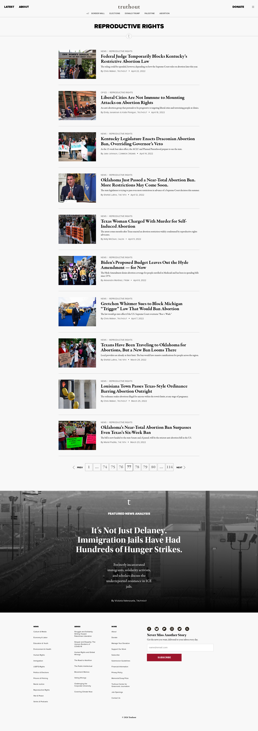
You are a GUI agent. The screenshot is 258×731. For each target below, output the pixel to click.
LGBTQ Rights (39, 666)
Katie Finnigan (129, 112)
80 (153, 467)
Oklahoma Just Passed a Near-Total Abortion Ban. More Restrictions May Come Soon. (148, 183)
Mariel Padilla (110, 442)
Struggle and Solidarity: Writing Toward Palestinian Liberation (83, 633)
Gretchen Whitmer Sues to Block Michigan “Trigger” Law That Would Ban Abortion (141, 306)
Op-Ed (104, 92)
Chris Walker (110, 71)
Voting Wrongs (80, 677)
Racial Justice (38, 684)
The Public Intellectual (83, 666)
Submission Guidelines (121, 660)
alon (121, 239)
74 (105, 467)
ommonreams (127, 153)
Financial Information (120, 666)
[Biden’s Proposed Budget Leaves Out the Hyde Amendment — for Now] (77, 270)
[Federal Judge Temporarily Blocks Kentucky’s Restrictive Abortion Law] (77, 64)
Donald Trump (132, 13)
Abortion (164, 13)
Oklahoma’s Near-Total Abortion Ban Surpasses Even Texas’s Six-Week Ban (146, 430)
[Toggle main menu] (251, 7)
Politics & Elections (41, 672)
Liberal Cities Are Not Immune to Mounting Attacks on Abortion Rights (142, 100)
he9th (122, 195)
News (103, 51)
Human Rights (39, 655)
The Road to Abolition (83, 660)
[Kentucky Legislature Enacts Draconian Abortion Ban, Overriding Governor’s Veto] (77, 146)
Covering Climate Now (83, 691)
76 (121, 467)
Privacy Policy (117, 672)
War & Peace (38, 695)
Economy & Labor (40, 637)
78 (137, 467)
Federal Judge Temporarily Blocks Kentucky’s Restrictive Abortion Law (144, 59)
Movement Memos (81, 672)
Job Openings (117, 692)
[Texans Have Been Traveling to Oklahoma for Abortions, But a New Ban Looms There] (77, 353)
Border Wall (98, 13)
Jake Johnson (110, 153)
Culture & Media (39, 631)
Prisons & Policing (40, 678)
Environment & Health (42, 649)
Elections (114, 13)
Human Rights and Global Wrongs (84, 653)
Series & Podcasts (40, 701)
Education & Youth (40, 643)
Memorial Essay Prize (120, 678)
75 (113, 467)
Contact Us (116, 698)
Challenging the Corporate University (82, 684)
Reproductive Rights (120, 51)
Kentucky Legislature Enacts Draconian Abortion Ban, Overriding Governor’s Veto (148, 141)
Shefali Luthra (110, 194)
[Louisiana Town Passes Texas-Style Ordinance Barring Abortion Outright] (77, 394)
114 (169, 467)
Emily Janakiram (111, 112)
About (24, 7)
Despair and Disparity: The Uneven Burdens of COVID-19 (84, 644)
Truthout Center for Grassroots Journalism (121, 685)
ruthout (122, 71)
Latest (9, 7)
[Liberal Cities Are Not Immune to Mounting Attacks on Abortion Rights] (77, 105)
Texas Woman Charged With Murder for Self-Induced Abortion (144, 224)
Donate (238, 7)
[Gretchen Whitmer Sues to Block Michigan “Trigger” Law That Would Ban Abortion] (77, 311)
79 (145, 467)
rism (126, 280)
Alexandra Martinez (113, 280)
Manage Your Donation (121, 643)
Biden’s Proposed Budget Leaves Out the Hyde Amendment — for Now (144, 265)
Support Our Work (119, 649)
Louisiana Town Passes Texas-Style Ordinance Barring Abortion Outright (144, 389)
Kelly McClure (110, 239)
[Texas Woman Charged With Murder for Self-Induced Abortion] (77, 229)
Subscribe (116, 655)
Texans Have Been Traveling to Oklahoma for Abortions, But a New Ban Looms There (143, 347)
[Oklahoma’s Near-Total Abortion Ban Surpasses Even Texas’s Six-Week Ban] (77, 435)
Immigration (38, 660)
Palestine (150, 13)
